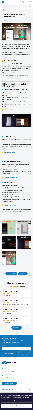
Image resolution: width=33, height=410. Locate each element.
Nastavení (16, 401)
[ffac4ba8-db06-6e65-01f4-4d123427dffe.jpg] (24, 241)
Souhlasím (16, 406)
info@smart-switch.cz (10, 371)
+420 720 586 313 (9, 374)
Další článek (22, 273)
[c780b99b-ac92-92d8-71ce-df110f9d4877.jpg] (9, 241)
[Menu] (31, 2)
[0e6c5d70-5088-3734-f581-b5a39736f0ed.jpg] (9, 257)
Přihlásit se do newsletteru (9, 353)
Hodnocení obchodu (16, 283)
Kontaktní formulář (9, 383)
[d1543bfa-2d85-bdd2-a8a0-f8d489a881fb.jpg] (9, 226)
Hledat (29, 6)
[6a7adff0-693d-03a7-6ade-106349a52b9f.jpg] (24, 226)
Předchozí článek (12, 273)
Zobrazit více (16, 328)
